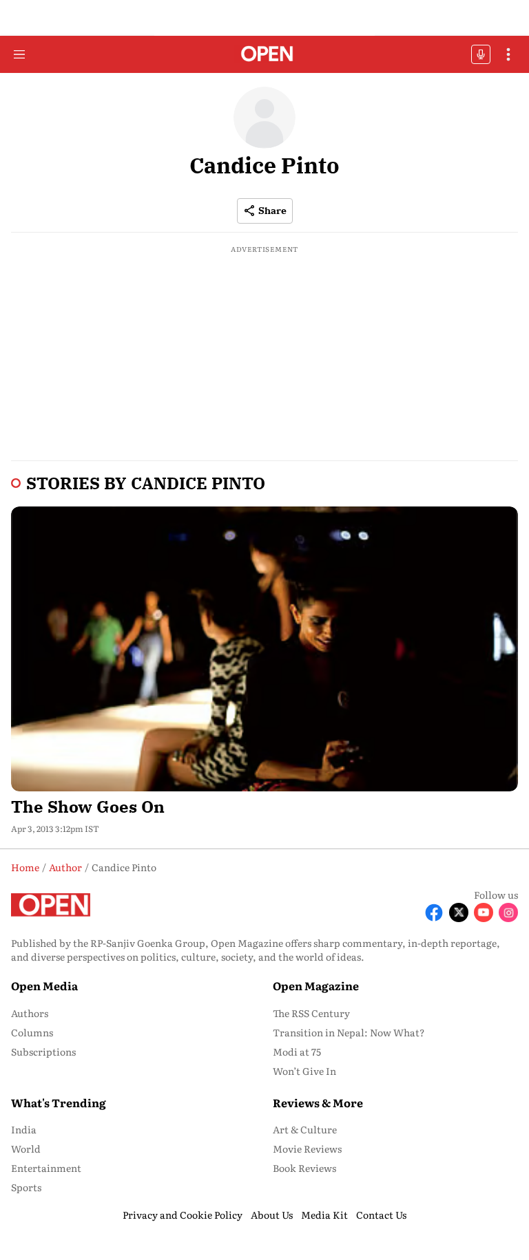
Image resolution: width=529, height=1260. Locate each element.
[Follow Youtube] (483, 912)
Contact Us (381, 1214)
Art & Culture (305, 1129)
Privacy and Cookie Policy (182, 1214)
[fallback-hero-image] (264, 648)
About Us (272, 1214)
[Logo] (265, 55)
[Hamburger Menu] (19, 54)
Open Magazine (316, 985)
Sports (26, 1187)
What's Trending (58, 1102)
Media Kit (324, 1214)
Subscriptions (43, 1051)
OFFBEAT (480, 54)
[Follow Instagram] (508, 912)
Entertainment (46, 1168)
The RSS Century (311, 1013)
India (24, 1129)
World (26, 1148)
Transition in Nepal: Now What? (349, 1032)
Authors (29, 1013)
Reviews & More (318, 1102)
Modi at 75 (297, 1051)
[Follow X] (458, 912)
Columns (32, 1032)
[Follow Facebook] (434, 912)
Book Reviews (304, 1168)
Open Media (44, 985)
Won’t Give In (304, 1071)
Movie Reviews (307, 1148)
